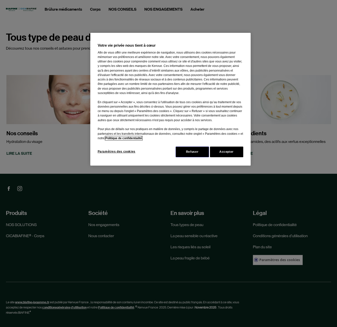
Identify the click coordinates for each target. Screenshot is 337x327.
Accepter (226, 152)
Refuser (192, 152)
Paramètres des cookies (116, 151)
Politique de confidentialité (123, 138)
